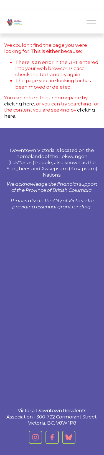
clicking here (19, 104)
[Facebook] (52, 437)
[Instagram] (35, 437)
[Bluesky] (68, 437)
